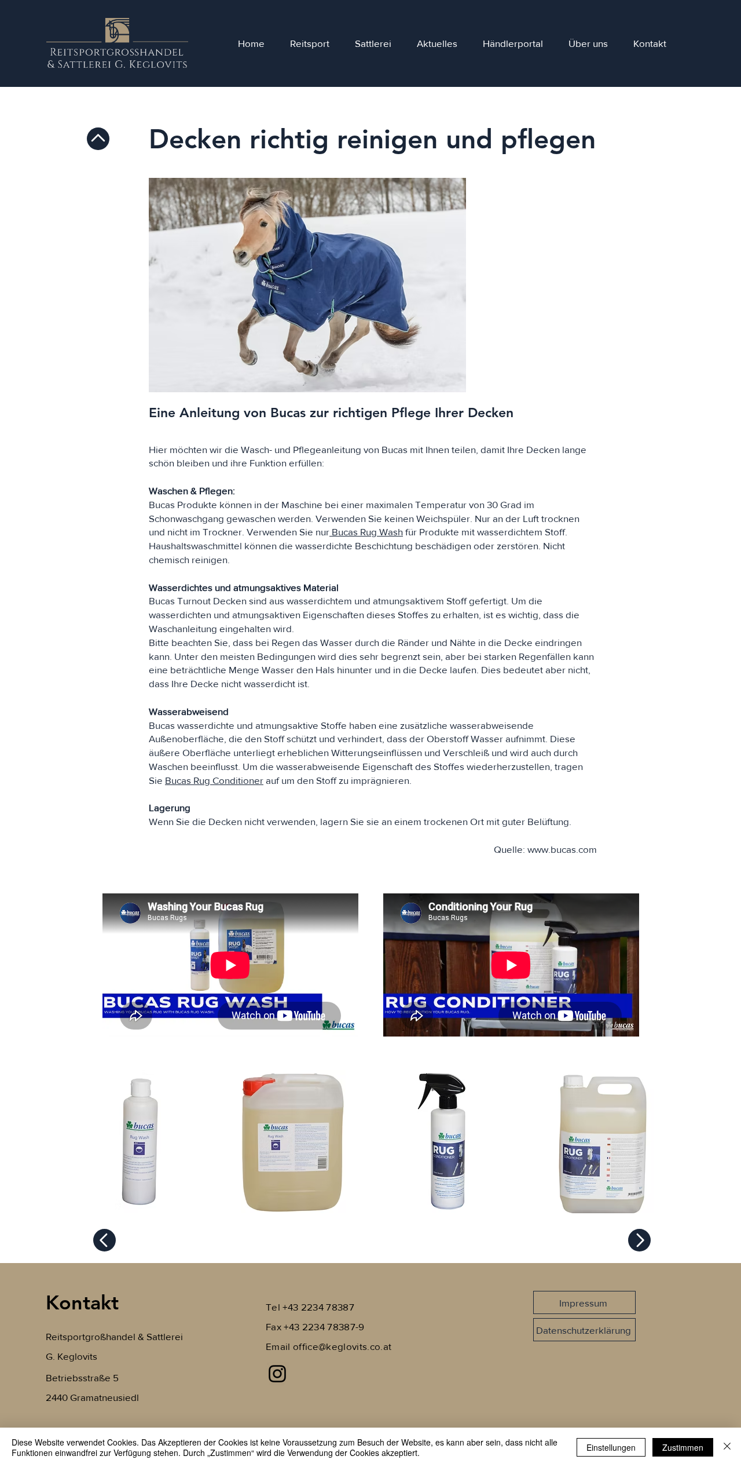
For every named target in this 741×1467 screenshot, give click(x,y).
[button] (139, 1141)
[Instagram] (277, 1373)
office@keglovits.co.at (342, 1346)
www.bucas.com (562, 849)
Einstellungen (611, 1447)
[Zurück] (98, 138)
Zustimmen (682, 1447)
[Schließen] (727, 1447)
